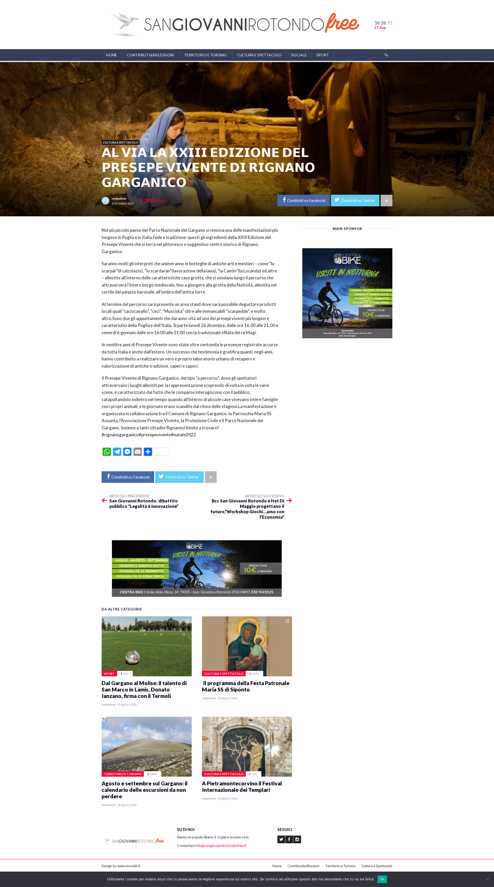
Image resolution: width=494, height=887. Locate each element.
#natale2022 (183, 434)
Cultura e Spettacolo (259, 55)
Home (111, 55)
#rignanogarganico (120, 434)
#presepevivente (155, 434)
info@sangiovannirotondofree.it (220, 845)
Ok (382, 879)
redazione (119, 198)
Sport (322, 55)
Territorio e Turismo (205, 55)
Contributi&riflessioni (150, 55)
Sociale (299, 55)
